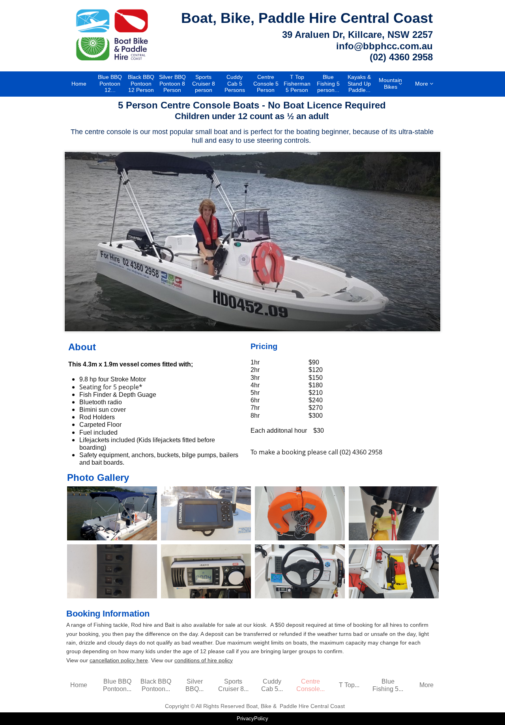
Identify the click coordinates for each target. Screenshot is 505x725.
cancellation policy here (119, 660)
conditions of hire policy (203, 660)
